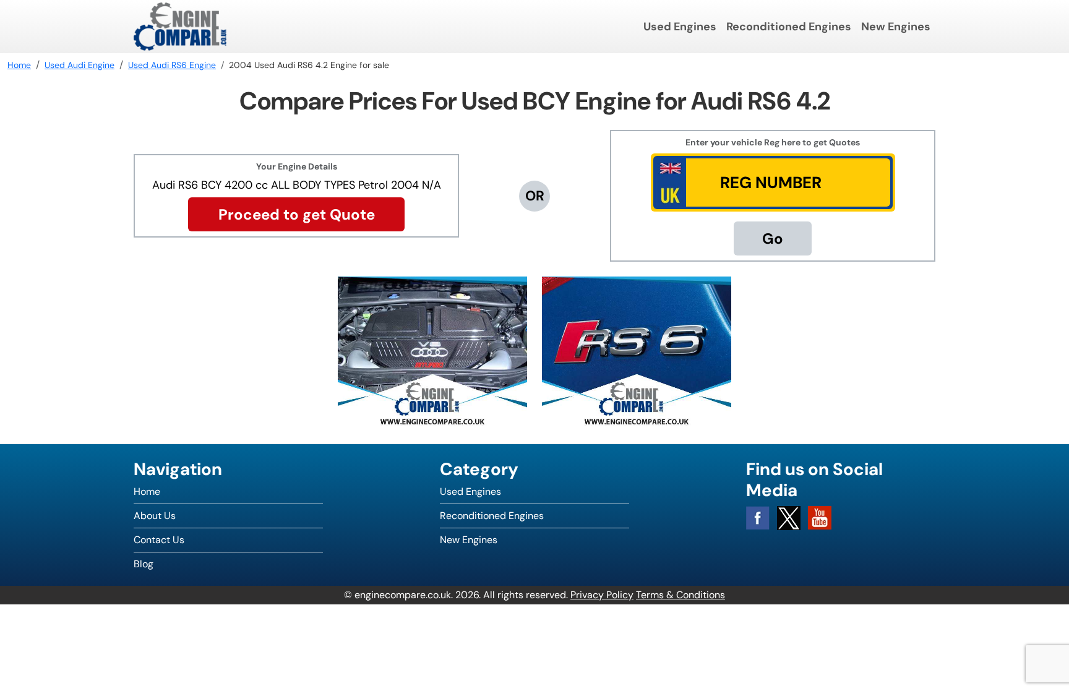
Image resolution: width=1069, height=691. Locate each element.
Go (772, 238)
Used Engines (679, 26)
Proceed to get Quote (296, 214)
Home (147, 491)
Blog (143, 563)
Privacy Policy (601, 594)
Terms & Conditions (680, 594)
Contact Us (159, 539)
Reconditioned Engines (788, 26)
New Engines (895, 26)
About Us (155, 515)
